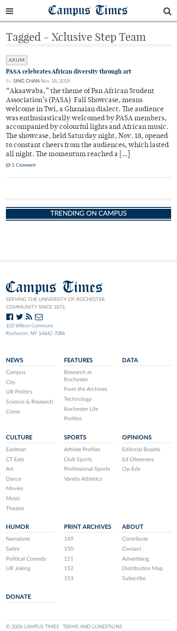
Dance (13, 479)
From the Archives (85, 389)
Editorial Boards (141, 449)
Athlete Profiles (82, 449)
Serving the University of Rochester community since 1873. (55, 303)
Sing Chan (26, 81)
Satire (13, 549)
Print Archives (87, 527)
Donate (18, 597)
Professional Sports (87, 469)
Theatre (15, 508)
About (132, 527)
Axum (17, 60)
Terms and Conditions (92, 626)
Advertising (135, 559)
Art (9, 469)
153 (69, 578)
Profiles (73, 418)
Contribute (135, 539)
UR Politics (19, 391)
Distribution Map (142, 568)
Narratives (18, 539)
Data (130, 360)
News (14, 360)
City (10, 382)
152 (69, 568)
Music (13, 498)
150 (69, 549)
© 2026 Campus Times (32, 626)
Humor (17, 527)
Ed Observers (138, 459)
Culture (19, 437)
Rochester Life (81, 409)
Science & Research (29, 401)
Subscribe (134, 578)
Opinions (137, 437)
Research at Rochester (78, 376)
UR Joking (18, 568)
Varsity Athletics (83, 479)
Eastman (16, 449)
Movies (14, 488)
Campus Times (88, 9)
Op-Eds (131, 469)
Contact (131, 549)
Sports (75, 437)
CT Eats (15, 459)
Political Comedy (26, 559)
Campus (15, 372)
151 (69, 559)
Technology (78, 399)
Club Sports (78, 459)
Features (78, 360)
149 (69, 539)
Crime (13, 411)
